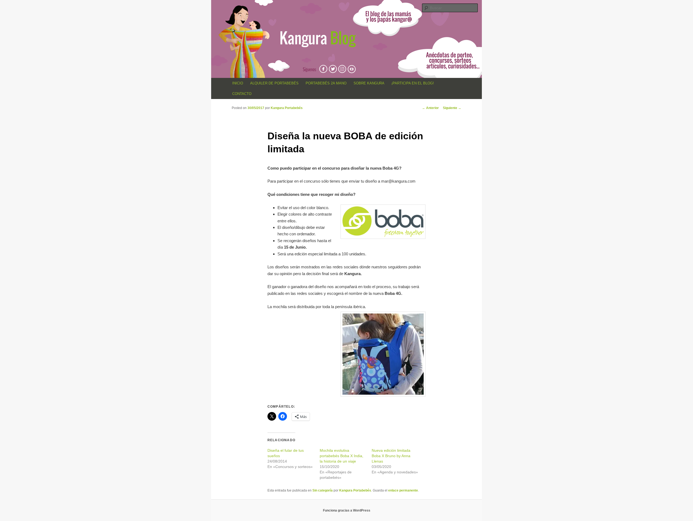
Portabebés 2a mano (326, 83)
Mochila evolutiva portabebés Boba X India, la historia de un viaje (341, 455)
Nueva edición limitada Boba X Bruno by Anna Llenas (391, 455)
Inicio (237, 83)
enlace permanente (403, 490)
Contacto (241, 94)
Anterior (430, 108)
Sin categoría (322, 490)
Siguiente (452, 108)
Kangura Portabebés (287, 108)
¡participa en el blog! (412, 83)
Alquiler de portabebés (274, 83)
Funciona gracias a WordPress (346, 510)
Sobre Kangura (369, 83)
